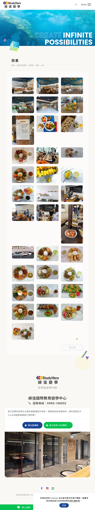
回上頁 (72, 347)
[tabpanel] (47, 28)
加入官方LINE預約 (58, 425)
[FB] (42, 488)
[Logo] (12, 4)
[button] (76, 4)
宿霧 (37, 65)
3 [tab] (49, 474)
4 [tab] (53, 474)
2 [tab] (45, 474)
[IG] (47, 488)
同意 (64, 505)
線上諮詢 (26, 507)
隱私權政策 (75, 500)
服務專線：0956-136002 (49, 403)
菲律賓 (31, 65)
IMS (42, 65)
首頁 (13, 65)
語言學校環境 (21, 65)
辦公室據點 (33, 425)
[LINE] (53, 488)
